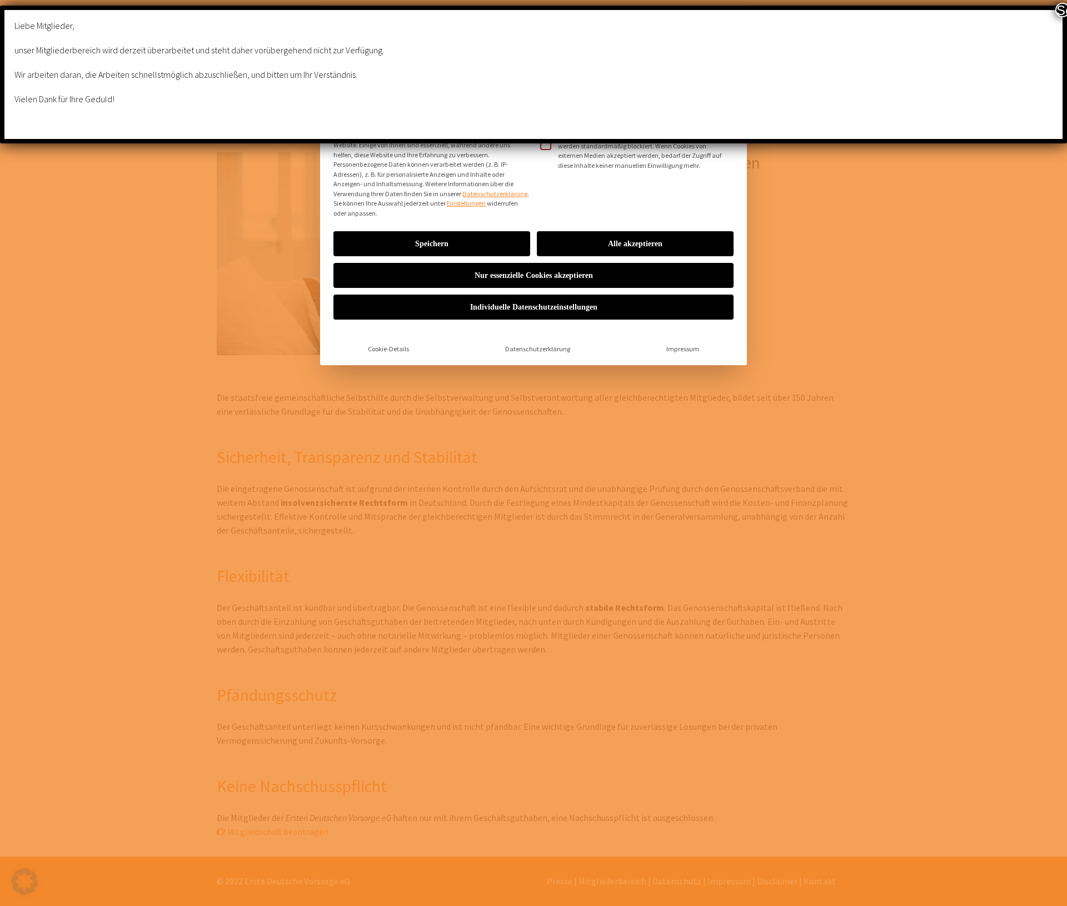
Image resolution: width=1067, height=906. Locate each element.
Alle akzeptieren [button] (635, 244)
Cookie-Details (388, 349)
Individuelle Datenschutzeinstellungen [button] (533, 307)
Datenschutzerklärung (494, 194)
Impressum (682, 349)
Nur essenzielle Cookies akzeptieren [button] (534, 275)
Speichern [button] (431, 244)
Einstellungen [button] (466, 203)
